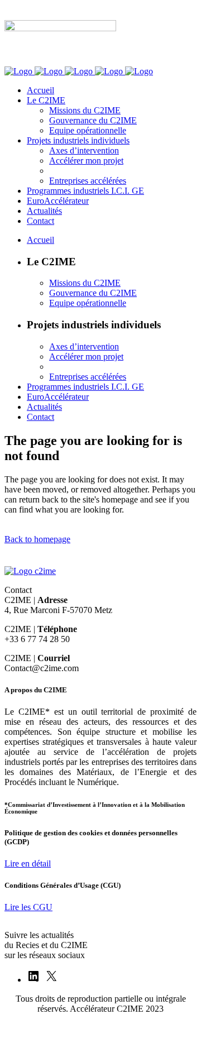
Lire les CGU (28, 907)
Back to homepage (37, 539)
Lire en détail (27, 863)
